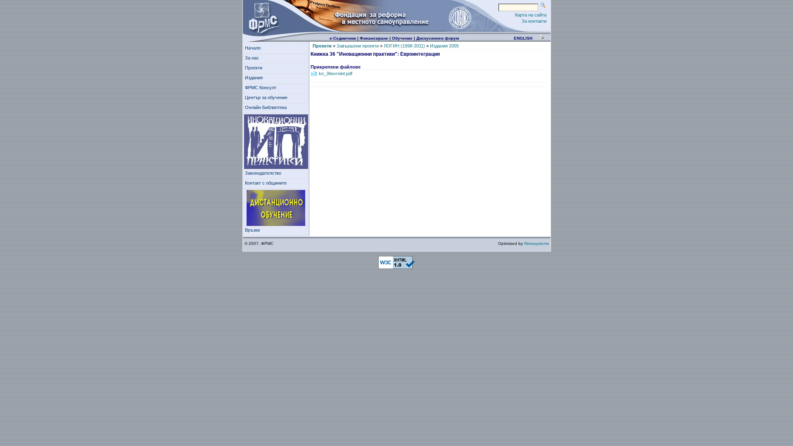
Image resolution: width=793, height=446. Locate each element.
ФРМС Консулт (260, 87)
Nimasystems (536, 243)
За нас (252, 57)
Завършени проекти (358, 45)
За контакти (534, 21)
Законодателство (263, 173)
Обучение (402, 38)
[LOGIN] (459, 17)
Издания (254, 77)
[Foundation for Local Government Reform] (262, 17)
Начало (253, 47)
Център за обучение (266, 97)
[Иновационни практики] (276, 141)
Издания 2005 (444, 45)
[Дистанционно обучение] (276, 208)
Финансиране (374, 38)
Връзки (252, 230)
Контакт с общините (266, 182)
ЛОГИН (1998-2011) (404, 45)
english (523, 38)
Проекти (253, 67)
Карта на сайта (530, 14)
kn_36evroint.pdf (335, 73)
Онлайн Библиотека (266, 107)
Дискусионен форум (437, 38)
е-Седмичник (343, 38)
